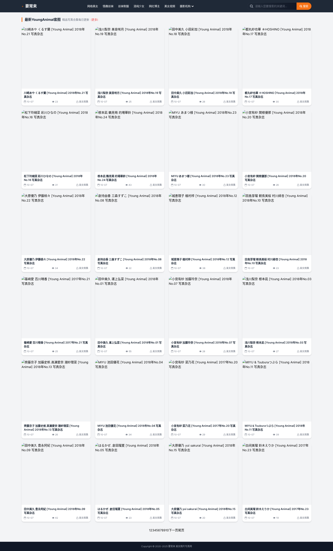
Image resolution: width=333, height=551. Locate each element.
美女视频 (169, 6)
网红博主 (154, 6)
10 (167, 530)
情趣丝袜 (108, 6)
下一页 (173, 530)
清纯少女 (139, 6)
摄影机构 (185, 6)
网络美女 (92, 6)
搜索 (305, 6)
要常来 (31, 6)
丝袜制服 (123, 6)
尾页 (181, 530)
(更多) (94, 19)
